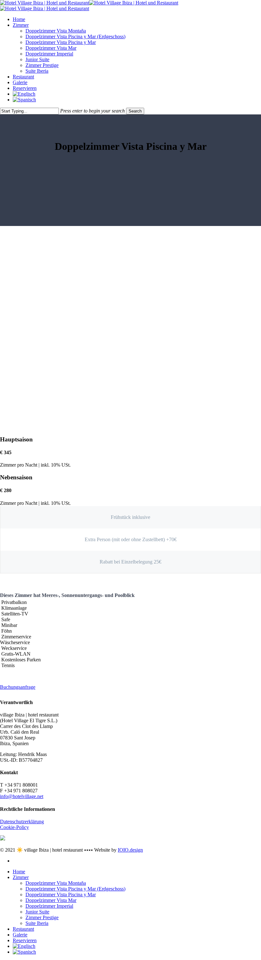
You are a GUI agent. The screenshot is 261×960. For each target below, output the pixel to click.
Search (135, 111)
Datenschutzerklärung (22, 821)
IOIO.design (130, 850)
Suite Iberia (36, 923)
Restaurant (23, 929)
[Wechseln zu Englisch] (137, 94)
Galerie (20, 934)
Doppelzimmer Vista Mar (50, 900)
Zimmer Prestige (42, 917)
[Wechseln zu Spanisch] (137, 100)
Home (19, 871)
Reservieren (25, 940)
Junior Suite (37, 911)
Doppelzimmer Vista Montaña (55, 883)
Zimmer (21, 877)
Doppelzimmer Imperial (49, 906)
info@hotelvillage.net (21, 796)
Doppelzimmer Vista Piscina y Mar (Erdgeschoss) (75, 888)
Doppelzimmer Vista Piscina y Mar (60, 894)
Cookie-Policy (14, 827)
